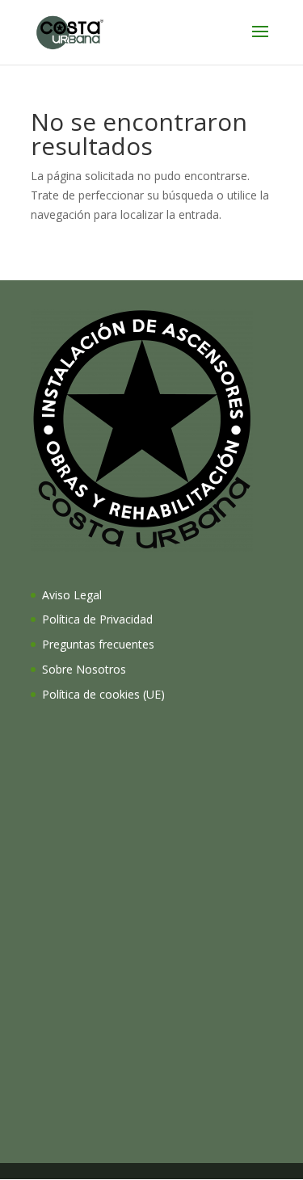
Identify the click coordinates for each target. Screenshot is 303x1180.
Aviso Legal (72, 595)
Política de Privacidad (97, 619)
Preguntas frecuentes (98, 644)
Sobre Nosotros (84, 669)
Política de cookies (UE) (103, 694)
